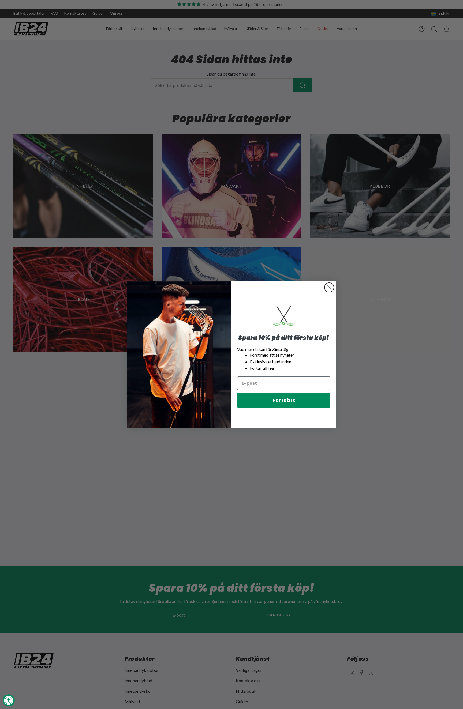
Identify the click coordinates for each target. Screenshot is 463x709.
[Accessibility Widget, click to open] (9, 700)
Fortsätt (283, 400)
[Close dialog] (329, 287)
